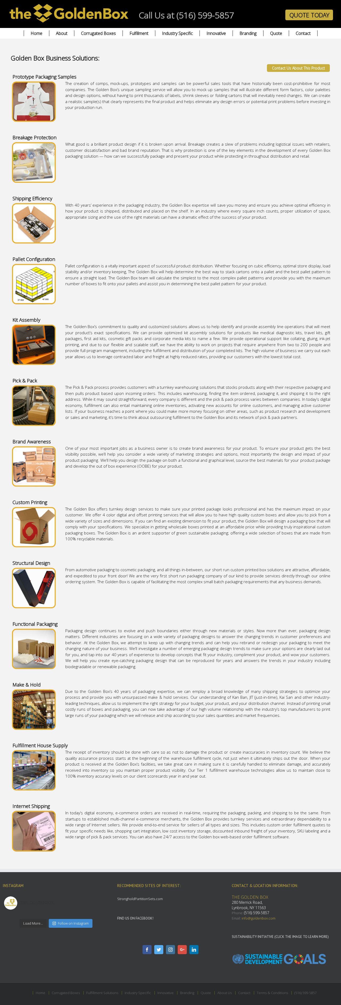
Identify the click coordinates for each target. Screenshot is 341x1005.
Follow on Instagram (73, 923)
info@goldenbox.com (258, 918)
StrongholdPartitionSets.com (140, 898)
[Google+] (182, 949)
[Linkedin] (193, 949)
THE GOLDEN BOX (250, 897)
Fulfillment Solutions (102, 992)
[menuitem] (36, 33)
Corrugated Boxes (66, 992)
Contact (244, 992)
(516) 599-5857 (256, 912)
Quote (206, 992)
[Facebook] (147, 949)
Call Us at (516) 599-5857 (186, 15)
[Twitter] (158, 949)
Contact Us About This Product (298, 68)
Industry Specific (138, 992)
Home (40, 992)
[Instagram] (170, 949)
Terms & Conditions (272, 992)
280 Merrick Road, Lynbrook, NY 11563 (249, 905)
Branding (187, 992)
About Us (224, 992)
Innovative (165, 992)
